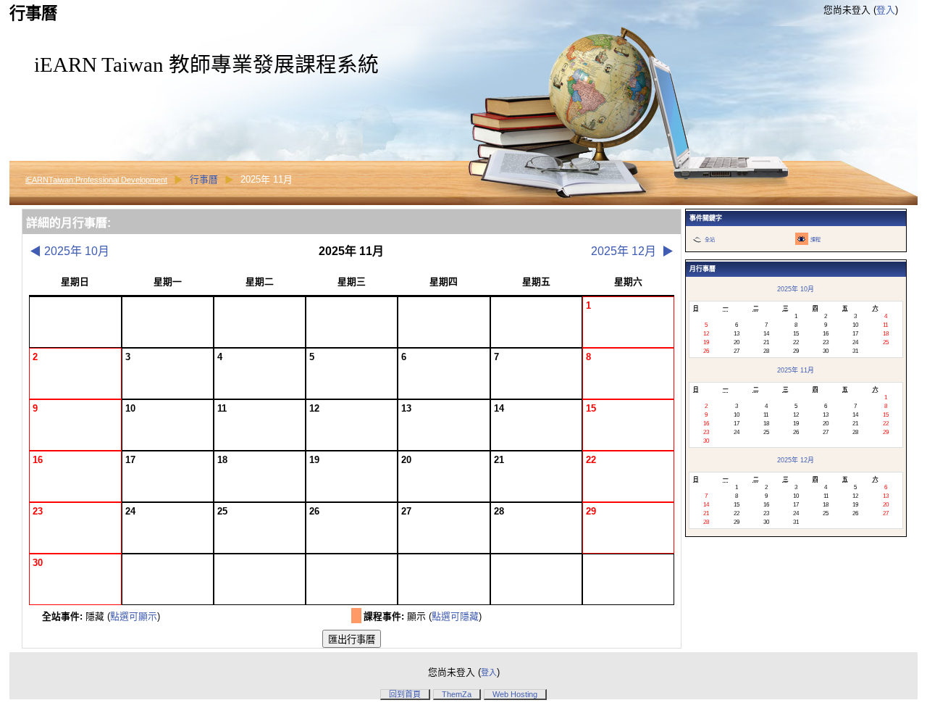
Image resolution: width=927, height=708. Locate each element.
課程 (815, 240)
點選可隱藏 (455, 616)
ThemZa (456, 694)
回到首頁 (405, 694)
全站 (710, 240)
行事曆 (204, 179)
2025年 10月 (69, 251)
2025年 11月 (795, 370)
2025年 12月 (632, 251)
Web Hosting (514, 694)
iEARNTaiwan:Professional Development (96, 179)
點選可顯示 (133, 616)
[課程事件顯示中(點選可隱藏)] (801, 239)
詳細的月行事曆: (68, 223)
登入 (885, 9)
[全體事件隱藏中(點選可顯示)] (697, 239)
